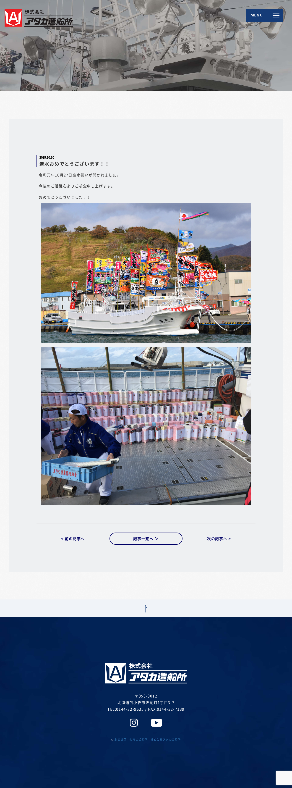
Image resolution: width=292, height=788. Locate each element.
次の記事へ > (219, 538)
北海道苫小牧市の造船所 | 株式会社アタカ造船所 (148, 740)
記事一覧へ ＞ (146, 538)
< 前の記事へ (73, 538)
